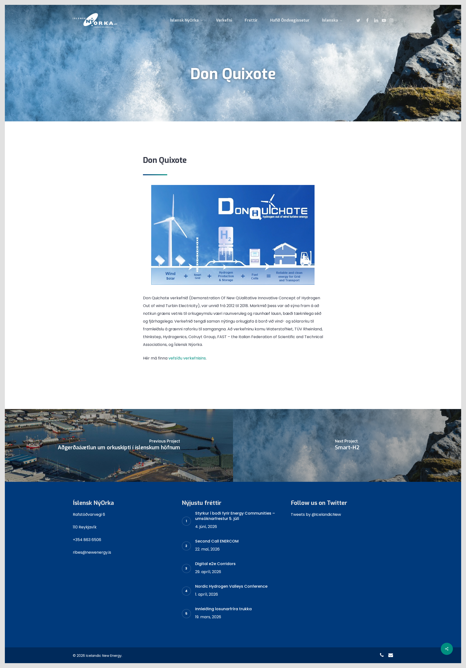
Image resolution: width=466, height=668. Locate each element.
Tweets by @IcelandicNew (316, 514)
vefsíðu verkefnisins (187, 358)
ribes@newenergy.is (92, 552)
